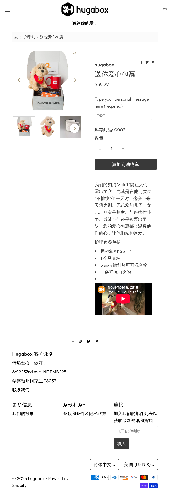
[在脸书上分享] (142, 62)
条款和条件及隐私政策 (85, 413)
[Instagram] (80, 341)
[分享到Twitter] (147, 62)
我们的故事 (23, 413)
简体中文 (103, 464)
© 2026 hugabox (28, 478)
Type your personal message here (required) (122, 102)
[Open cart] (165, 9)
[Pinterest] (97, 341)
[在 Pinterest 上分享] (153, 62)
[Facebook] (73, 341)
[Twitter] (88, 341)
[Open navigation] (7, 9)
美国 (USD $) (138, 464)
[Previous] (19, 80)
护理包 (29, 37)
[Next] (74, 80)
